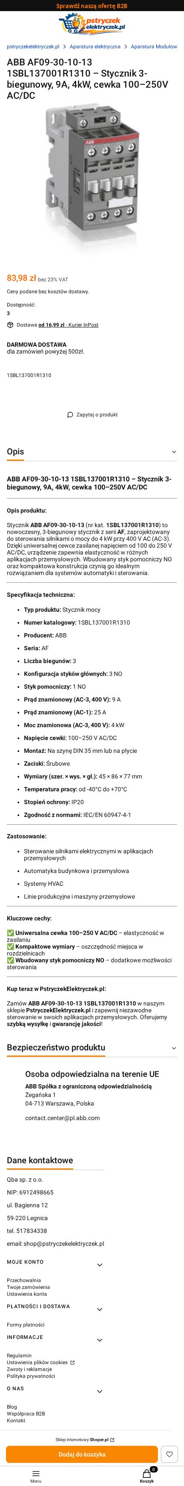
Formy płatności (26, 1325)
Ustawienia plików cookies (38, 1362)
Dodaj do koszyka (82, 1454)
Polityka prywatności (31, 1376)
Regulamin (19, 1356)
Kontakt (16, 1421)
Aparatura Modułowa (155, 47)
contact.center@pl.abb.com (62, 1117)
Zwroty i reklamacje (29, 1369)
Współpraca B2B (26, 1414)
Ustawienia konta (27, 1294)
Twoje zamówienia (28, 1287)
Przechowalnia (24, 1280)
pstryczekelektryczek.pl (33, 47)
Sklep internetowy (82, 1439)
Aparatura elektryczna (95, 47)
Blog (12, 1407)
